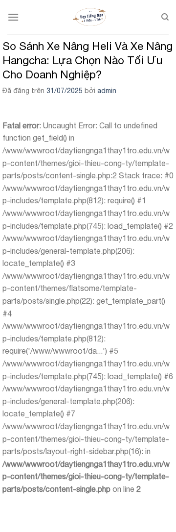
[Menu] (13, 17)
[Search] (165, 17)
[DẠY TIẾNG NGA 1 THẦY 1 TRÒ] (90, 17)
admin (106, 91)
